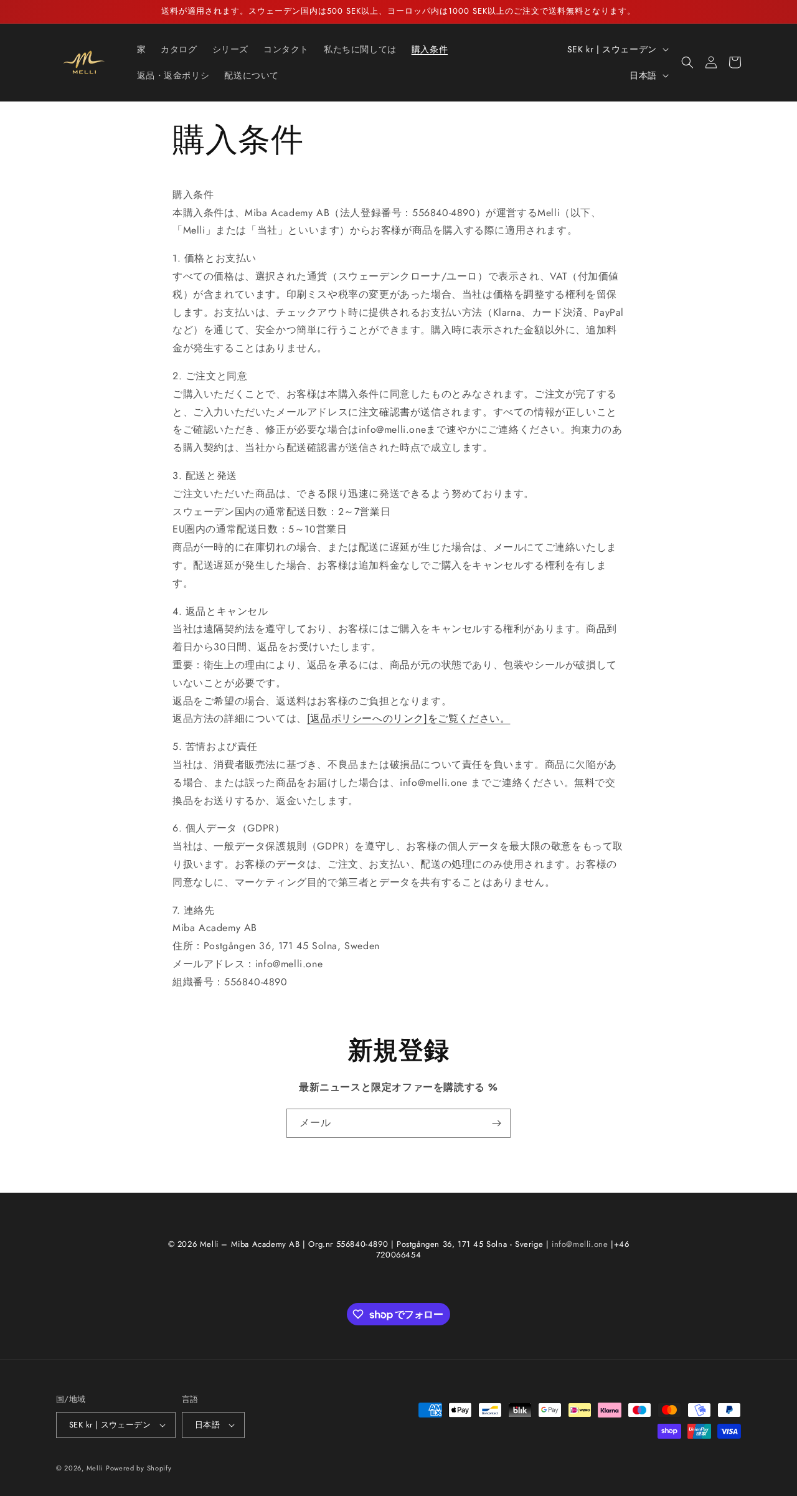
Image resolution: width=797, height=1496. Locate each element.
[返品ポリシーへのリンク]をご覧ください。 (409, 718)
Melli (96, 1468)
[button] (687, 62)
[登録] (496, 1123)
